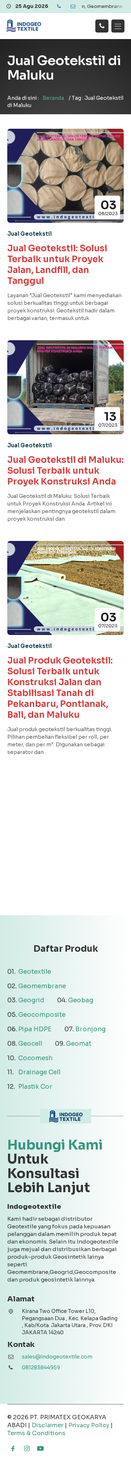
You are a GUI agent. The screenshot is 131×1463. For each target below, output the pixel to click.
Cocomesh (35, 1058)
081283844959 (41, 1367)
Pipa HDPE (35, 1029)
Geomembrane (42, 986)
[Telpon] (59, 6)
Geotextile (34, 972)
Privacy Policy (88, 1425)
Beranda (53, 98)
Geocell (30, 1044)
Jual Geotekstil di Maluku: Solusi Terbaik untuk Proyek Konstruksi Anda (65, 471)
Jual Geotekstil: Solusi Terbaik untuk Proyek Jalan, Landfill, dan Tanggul (57, 264)
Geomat (78, 1044)
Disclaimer (47, 1425)
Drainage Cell (39, 1072)
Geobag (80, 1000)
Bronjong (90, 1029)
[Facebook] (12, 1448)
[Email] (73, 6)
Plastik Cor (35, 1087)
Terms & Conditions (36, 1433)
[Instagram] (26, 1448)
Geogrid (31, 1000)
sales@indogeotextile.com (57, 1356)
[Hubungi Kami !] (101, 26)
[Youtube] (40, 1448)
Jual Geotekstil (29, 233)
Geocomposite (42, 1015)
